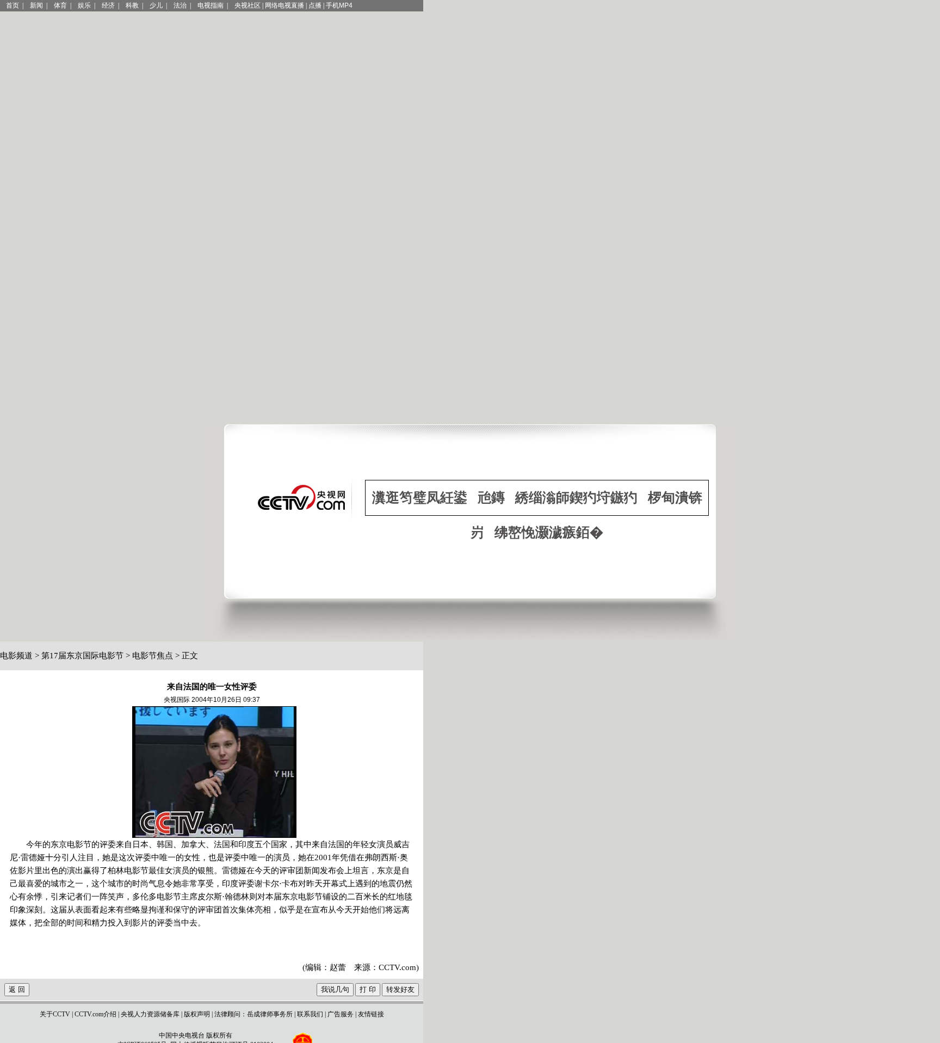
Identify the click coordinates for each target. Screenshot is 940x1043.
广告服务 (340, 1014)
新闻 (36, 5)
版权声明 (197, 1014)
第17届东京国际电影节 (82, 655)
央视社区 (247, 5)
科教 (132, 5)
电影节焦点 (152, 655)
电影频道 (16, 655)
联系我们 (310, 1014)
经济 (108, 5)
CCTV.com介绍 (95, 1014)
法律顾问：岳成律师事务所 (253, 1014)
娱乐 (84, 5)
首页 (12, 5)
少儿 (156, 5)
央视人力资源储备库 (150, 1014)
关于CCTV (55, 1014)
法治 (180, 5)
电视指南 (210, 5)
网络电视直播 (284, 5)
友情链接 (371, 1014)
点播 (314, 5)
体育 (60, 5)
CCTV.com (397, 967)
